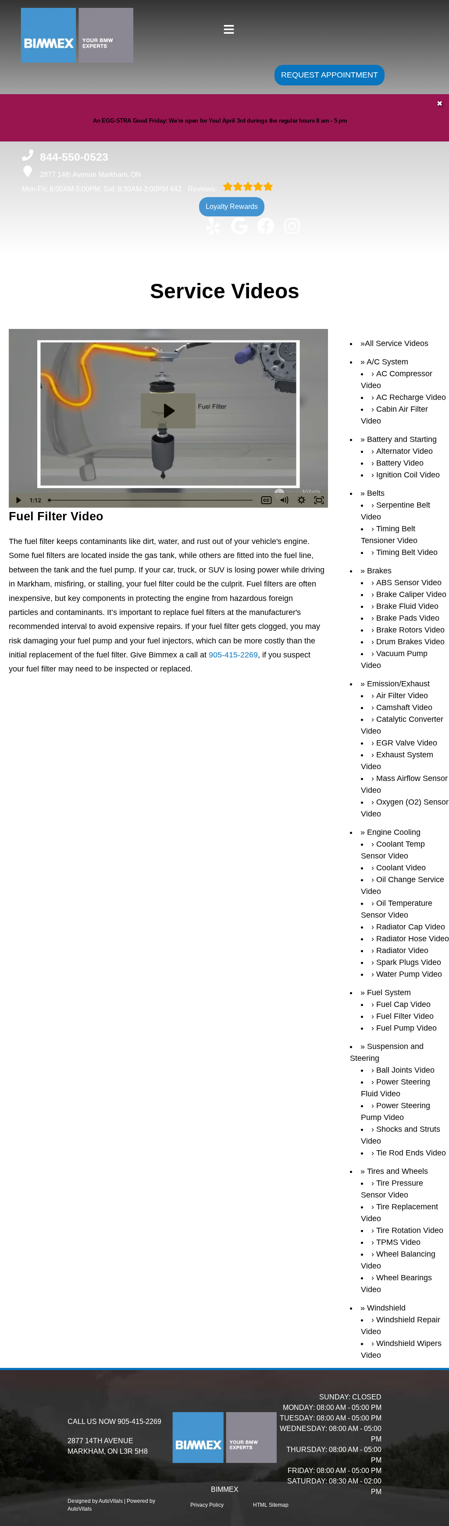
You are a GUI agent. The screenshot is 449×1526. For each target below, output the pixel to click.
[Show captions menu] (266, 500)
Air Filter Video (402, 695)
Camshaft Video (404, 707)
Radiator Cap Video (410, 926)
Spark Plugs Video (408, 962)
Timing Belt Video (407, 552)
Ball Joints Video (405, 1070)
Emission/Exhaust (398, 683)
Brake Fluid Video (407, 606)
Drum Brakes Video (410, 641)
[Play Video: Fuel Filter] (168, 410)
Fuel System (389, 992)
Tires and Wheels (397, 1171)
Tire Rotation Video (409, 1230)
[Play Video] (17, 500)
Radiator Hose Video (412, 938)
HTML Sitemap (271, 1505)
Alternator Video (404, 451)
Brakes (379, 570)
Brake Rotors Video (410, 629)
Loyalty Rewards (232, 206)
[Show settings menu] (301, 500)
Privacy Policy (207, 1505)
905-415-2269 (233, 654)
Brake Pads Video (407, 618)
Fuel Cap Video (403, 1004)
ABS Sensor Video (409, 582)
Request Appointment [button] (329, 75)
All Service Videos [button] (396, 343)
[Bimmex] (60, 58)
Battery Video (400, 463)
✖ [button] (439, 103)
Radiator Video (402, 950)
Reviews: (194, 189)
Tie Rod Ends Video (411, 1152)
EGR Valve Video (406, 742)
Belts (376, 493)
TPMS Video (398, 1242)
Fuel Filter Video (405, 1016)
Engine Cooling (393, 832)
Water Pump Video (409, 974)
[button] (213, 226)
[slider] (151, 500)
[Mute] (284, 500)
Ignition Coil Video (408, 474)
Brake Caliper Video (411, 594)
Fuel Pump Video (406, 1028)
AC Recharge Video (411, 397)
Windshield (386, 1307)
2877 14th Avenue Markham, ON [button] (90, 174)
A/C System (387, 361)
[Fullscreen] (319, 500)
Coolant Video (401, 867)
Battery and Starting (402, 439)
